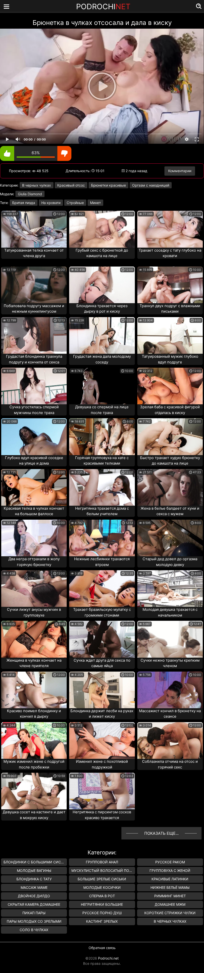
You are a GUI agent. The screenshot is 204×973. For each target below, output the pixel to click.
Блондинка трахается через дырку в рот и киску (101, 308)
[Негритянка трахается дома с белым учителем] (102, 487)
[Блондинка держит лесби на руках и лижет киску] (102, 690)
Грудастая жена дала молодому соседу (102, 359)
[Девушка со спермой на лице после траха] (102, 386)
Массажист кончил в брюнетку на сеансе (170, 713)
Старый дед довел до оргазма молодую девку (170, 561)
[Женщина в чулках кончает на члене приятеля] (34, 639)
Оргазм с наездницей (150, 185)
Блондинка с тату (34, 879)
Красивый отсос (71, 185)
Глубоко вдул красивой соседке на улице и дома (34, 460)
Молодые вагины (34, 870)
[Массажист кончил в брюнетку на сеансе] (170, 690)
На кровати (50, 203)
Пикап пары (34, 913)
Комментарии (179, 171)
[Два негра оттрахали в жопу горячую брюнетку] (34, 538)
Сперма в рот (102, 896)
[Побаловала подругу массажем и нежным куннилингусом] (34, 285)
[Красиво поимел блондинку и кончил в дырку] (34, 690)
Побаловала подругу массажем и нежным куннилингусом (34, 308)
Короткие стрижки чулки (170, 913)
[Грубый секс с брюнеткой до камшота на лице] (102, 229)
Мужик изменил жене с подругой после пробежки (33, 764)
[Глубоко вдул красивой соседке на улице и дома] (34, 436)
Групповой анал (102, 862)
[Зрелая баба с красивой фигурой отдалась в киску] (170, 386)
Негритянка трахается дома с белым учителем (102, 511)
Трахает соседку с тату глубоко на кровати (170, 253)
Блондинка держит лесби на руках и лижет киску (101, 713)
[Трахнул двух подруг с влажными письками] (170, 285)
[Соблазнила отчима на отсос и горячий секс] (170, 740)
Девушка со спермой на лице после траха (102, 410)
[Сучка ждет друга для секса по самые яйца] (102, 639)
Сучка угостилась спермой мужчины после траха (34, 410)
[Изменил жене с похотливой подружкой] (102, 740)
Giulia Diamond (30, 194)
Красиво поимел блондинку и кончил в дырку (34, 713)
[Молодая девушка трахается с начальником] (170, 588)
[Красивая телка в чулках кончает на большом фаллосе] (34, 487)
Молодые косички (102, 887)
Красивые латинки (170, 879)
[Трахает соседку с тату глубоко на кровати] (170, 229)
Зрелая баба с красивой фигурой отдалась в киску (170, 410)
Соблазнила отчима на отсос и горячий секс (170, 764)
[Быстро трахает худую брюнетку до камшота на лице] (170, 436)
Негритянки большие (102, 904)
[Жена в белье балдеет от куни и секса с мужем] (170, 487)
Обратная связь (102, 948)
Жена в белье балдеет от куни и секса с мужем (170, 511)
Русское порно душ (102, 913)
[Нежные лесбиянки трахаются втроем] (102, 538)
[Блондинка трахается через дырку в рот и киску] (102, 285)
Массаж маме (34, 887)
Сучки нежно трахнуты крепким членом (170, 663)
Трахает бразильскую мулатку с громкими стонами (102, 612)
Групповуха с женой (170, 870)
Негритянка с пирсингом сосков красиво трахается (102, 815)
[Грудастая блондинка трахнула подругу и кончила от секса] (34, 335)
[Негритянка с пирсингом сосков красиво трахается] (102, 791)
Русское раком (170, 862)
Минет (95, 203)
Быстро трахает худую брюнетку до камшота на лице (170, 460)
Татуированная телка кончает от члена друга (34, 253)
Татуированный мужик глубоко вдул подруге (170, 359)
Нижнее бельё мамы (170, 887)
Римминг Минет (170, 896)
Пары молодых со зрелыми (34, 921)
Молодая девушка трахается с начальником (170, 612)
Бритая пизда (23, 203)
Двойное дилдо (34, 896)
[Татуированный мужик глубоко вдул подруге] (170, 335)
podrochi (103, 6)
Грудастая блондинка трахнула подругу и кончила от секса (34, 359)
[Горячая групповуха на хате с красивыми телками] (102, 436)
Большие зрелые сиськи (102, 879)
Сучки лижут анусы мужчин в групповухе (34, 612)
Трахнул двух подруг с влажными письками (170, 308)
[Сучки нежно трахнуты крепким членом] (170, 639)
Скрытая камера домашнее (34, 904)
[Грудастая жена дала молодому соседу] (102, 335)
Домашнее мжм (170, 904)
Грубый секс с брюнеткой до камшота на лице (102, 253)
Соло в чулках (34, 930)
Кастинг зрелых (102, 921)
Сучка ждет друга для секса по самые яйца (102, 663)
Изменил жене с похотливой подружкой (102, 764)
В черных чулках (36, 185)
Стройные (75, 203)
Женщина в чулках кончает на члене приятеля (33, 663)
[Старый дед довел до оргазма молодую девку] (170, 538)
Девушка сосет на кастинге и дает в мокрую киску (34, 815)
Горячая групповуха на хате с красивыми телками (102, 460)
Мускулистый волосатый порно (103, 870)
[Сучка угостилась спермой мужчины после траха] (34, 386)
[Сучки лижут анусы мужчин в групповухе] (34, 588)
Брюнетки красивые (108, 185)
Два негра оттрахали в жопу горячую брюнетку (34, 561)
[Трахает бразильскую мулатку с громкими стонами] (102, 588)
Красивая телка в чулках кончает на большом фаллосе (34, 511)
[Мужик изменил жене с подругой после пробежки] (34, 740)
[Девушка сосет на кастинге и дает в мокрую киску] (34, 791)
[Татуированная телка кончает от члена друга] (34, 229)
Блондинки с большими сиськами (35, 862)
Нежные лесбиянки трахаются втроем (102, 561)
